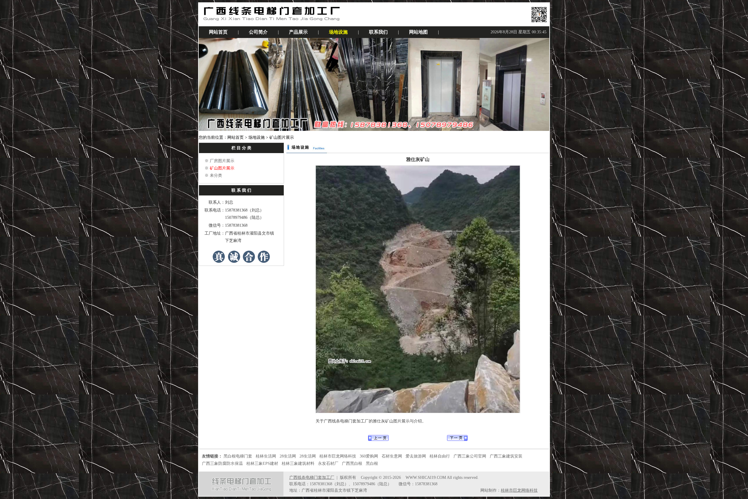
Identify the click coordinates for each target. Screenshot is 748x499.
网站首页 (218, 32)
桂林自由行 (440, 456)
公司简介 (258, 32)
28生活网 (288, 456)
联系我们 (378, 32)
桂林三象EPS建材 (262, 463)
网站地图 (418, 32)
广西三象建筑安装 (506, 456)
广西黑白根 (352, 463)
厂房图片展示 (222, 161)
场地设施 (338, 32)
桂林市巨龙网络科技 (337, 456)
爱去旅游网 (416, 456)
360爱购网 (369, 456)
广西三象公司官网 (469, 456)
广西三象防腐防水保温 (222, 463)
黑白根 (372, 463)
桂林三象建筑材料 (298, 463)
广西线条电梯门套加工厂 (311, 477)
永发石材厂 (328, 463)
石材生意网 (392, 456)
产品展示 (298, 32)
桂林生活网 (266, 456)
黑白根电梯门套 (238, 456)
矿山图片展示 (222, 168)
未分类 (216, 175)
